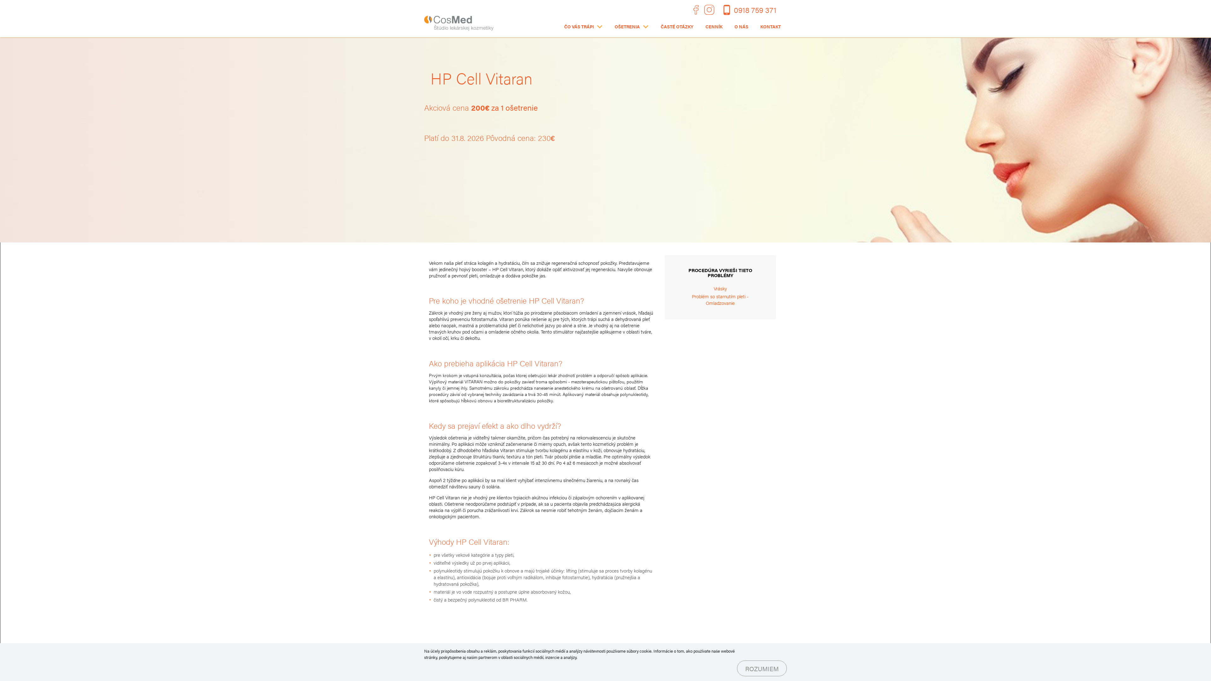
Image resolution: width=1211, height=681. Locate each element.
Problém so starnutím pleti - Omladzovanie (720, 299)
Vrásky (720, 288)
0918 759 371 (755, 9)
